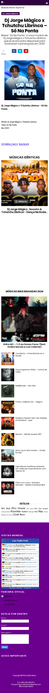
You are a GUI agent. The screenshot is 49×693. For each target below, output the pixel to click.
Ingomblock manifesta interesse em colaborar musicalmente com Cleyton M (30, 468)
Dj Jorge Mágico (10, 14)
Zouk (16, 514)
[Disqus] (24, 254)
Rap (40, 511)
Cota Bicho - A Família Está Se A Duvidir (29, 354)
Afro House (18, 508)
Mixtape (31, 512)
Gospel (45, 508)
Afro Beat (5, 508)
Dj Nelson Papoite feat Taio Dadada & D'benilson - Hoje (31, 419)
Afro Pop (37, 508)
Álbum (22, 515)
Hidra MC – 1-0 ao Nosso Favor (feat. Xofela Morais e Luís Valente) (24, 345)
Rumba (46, 512)
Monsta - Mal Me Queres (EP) (28, 434)
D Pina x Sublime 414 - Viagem (28, 402)
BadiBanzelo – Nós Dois (25, 385)
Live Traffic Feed (20, 541)
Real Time (19, 588)
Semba (3, 515)
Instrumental (5, 512)
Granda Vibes (9, 604)
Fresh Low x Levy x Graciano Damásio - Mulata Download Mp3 (30, 483)
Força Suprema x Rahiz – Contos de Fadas (31, 370)
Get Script (12, 588)
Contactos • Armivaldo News (11, 559)
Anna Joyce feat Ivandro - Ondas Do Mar (30, 451)
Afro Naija (30, 508)
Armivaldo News (8, 546)
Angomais (8, 596)
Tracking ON (27, 588)
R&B (36, 512)
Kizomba (16, 511)
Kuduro (25, 511)
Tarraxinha (9, 515)
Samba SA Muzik (11, 600)
